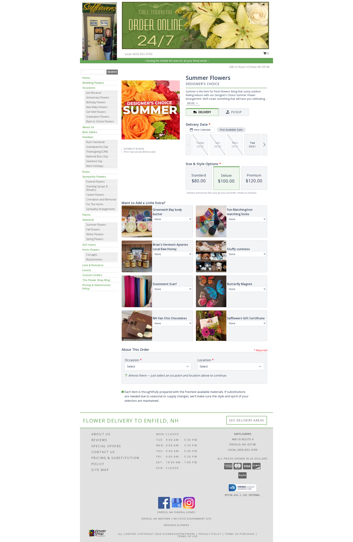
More (191, 103)
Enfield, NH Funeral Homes (176, 512)
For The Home (94, 204)
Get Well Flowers (96, 112)
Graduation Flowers (97, 116)
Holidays (87, 137)
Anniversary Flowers (97, 97)
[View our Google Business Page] (176, 507)
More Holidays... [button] (95, 166)
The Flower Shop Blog (96, 280)
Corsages (91, 254)
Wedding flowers (176, 525)
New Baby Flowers (97, 107)
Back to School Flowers (100, 121)
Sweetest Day (94, 161)
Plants (86, 214)
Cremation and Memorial (101, 199)
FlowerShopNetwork (178, 534)
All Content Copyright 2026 (139, 534)
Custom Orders (92, 275)
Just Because (93, 92)
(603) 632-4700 (142, 54)
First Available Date (231, 129)
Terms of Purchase (240, 534)
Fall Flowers (93, 229)
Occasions (88, 87)
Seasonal (88, 219)
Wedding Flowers (93, 82)
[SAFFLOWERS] (99, 31)
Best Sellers (89, 132)
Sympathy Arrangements (100, 209)
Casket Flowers (95, 194)
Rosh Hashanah (95, 142)
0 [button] (268, 53)
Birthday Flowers (96, 102)
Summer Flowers (96, 224)
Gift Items (89, 244)
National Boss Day (97, 156)
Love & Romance (92, 265)
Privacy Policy (210, 534)
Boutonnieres (94, 259)
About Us (88, 127)
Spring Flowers (94, 239)
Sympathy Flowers (94, 176)
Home (86, 78)
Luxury (86, 270)
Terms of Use (187, 536)
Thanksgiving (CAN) (97, 151)
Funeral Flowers (95, 181)
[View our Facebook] (164, 507)
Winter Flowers (95, 234)
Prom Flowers (90, 249)
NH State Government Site (192, 518)
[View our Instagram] (189, 507)
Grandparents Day (97, 147)
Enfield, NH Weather (156, 518)
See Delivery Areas (246, 420)
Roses (86, 171)
